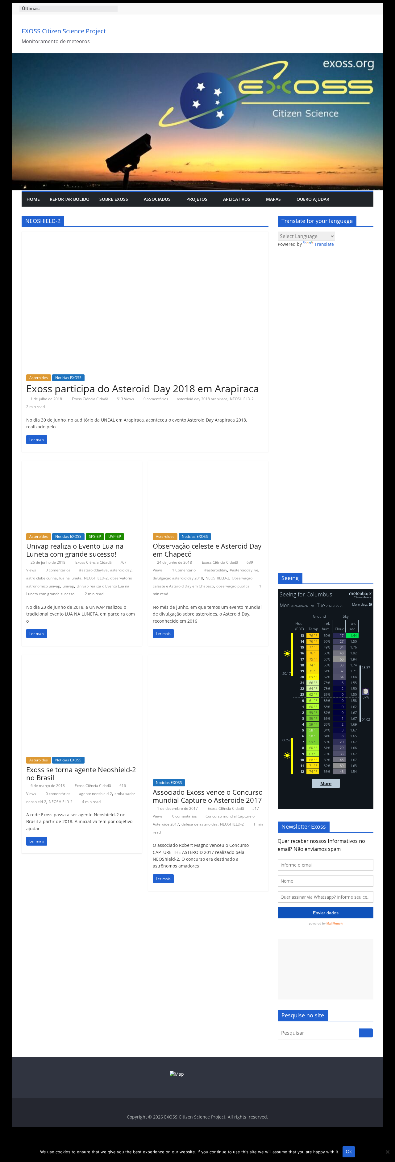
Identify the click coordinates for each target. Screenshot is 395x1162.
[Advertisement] (325, 969)
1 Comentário (183, 570)
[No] (387, 1152)
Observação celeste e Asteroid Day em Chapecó (207, 549)
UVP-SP (114, 536)
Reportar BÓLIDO (69, 199)
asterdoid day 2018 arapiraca (202, 399)
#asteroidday (215, 570)
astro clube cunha (41, 578)
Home (33, 199)
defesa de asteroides (199, 824)
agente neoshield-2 (95, 793)
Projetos (196, 199)
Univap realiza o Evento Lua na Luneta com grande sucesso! (74, 549)
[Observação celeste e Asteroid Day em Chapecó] (208, 464)
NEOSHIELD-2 (242, 399)
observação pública (233, 586)
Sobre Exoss (113, 199)
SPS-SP (95, 536)
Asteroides (38, 377)
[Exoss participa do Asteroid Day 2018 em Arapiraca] (145, 235)
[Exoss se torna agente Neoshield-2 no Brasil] (82, 658)
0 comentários (155, 399)
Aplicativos (236, 199)
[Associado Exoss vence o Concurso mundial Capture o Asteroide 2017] (208, 658)
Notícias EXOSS (68, 377)
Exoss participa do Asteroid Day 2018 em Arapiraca (142, 388)
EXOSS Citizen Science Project (64, 31)
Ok (349, 1151)
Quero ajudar (313, 199)
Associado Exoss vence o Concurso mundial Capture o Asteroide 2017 (208, 796)
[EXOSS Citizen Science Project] (197, 57)
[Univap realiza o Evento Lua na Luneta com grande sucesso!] (82, 464)
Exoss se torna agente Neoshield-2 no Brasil (81, 773)
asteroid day (120, 570)
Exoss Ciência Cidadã (90, 399)
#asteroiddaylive (93, 570)
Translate (324, 244)
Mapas (273, 199)
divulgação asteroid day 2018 (178, 578)
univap (68, 586)
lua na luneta (70, 578)
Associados (157, 199)
